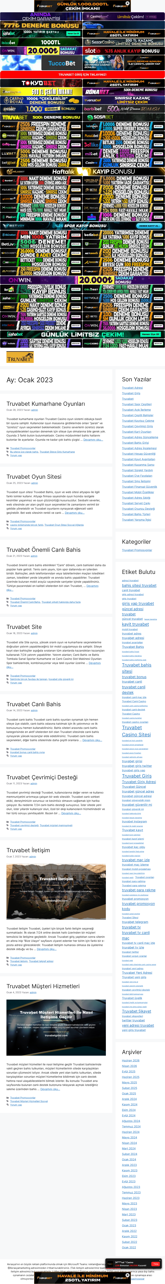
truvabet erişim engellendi (132, 745)
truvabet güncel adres (138, 791)
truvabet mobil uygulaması (136, 869)
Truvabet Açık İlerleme (136, 409)
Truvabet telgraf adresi (41, 961)
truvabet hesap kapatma (132, 818)
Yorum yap (16, 455)
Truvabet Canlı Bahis (33, 704)
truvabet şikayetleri (132, 1016)
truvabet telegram (135, 922)
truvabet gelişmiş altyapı (132, 757)
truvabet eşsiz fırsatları (131, 753)
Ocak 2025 (129, 1093)
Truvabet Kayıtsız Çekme (138, 420)
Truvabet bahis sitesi (136, 668)
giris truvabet (129, 598)
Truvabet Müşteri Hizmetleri (43, 986)
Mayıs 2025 (129, 1082)
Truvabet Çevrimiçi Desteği (42, 777)
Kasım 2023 (129, 1170)
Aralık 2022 (129, 1231)
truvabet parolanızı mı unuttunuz (135, 895)
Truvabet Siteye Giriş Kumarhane (57, 451)
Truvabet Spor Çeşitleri (137, 404)
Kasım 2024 (129, 1104)
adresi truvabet (130, 580)
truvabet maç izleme (135, 864)
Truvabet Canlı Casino (134, 701)
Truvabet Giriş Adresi (139, 782)
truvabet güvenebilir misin (136, 800)
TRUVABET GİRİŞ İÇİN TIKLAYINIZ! (82, 74)
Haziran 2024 (131, 1132)
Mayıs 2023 (129, 1203)
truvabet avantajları (132, 642)
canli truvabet (131, 590)
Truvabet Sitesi (130, 917)
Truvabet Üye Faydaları (137, 475)
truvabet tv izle (133, 947)
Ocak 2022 (129, 1247)
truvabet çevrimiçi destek (136, 989)
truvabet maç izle (136, 860)
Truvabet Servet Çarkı (136, 503)
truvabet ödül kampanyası (132, 994)
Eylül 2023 (129, 1181)
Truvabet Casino (131, 713)
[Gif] (82, 172)
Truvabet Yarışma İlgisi (136, 519)
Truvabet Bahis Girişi (135, 442)
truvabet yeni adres (132, 968)
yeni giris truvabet (134, 1030)
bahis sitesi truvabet (139, 585)
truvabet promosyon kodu (138, 906)
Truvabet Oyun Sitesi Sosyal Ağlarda (64, 524)
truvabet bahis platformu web (134, 660)
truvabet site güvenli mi (61, 679)
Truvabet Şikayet (136, 1011)
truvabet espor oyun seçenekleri (135, 749)
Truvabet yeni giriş (134, 977)
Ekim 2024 (129, 1110)
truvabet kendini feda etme (133, 851)
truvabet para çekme (138, 890)
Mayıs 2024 (129, 1137)
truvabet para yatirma (133, 881)
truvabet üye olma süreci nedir (134, 1007)
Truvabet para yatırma (134, 885)
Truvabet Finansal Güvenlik (139, 486)
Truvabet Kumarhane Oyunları (45, 403)
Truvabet (128, 398)
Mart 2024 (129, 1148)
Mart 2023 (129, 1214)
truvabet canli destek (133, 690)
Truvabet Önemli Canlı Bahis (43, 549)
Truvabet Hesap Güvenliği (138, 453)
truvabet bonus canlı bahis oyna (27, 752)
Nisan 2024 (129, 1143)
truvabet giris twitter (137, 766)
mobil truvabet (130, 629)
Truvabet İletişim (28, 850)
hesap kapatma (150, 619)
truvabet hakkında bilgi (131, 813)
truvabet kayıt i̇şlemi (133, 838)
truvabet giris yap (133, 770)
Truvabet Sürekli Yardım (137, 470)
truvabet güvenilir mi (137, 805)
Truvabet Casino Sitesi (136, 731)
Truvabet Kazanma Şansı (138, 464)
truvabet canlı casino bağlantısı (135, 706)
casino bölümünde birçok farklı (26, 524)
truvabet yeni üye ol (130, 982)
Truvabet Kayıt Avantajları (138, 459)
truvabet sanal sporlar (131, 914)
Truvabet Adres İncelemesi (139, 448)
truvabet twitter (130, 952)
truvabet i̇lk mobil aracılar (132, 826)
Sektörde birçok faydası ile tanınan (28, 679)
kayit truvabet (135, 624)
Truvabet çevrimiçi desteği (24, 825)
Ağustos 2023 (131, 1187)
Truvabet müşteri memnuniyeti (56, 825)
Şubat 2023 (129, 1220)
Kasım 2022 (129, 1236)
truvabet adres (131, 633)
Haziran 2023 (131, 1198)
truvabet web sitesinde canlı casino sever (139, 964)
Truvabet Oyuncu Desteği (138, 508)
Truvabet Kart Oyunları (136, 431)
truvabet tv (131, 927)
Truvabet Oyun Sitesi (33, 476)
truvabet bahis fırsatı (130, 652)
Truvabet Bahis (133, 647)
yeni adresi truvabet (138, 1025)
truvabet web (127, 960)
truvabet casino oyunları (135, 722)
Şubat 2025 (129, 1088)
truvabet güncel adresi (137, 796)
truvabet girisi (132, 761)
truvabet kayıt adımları (131, 835)
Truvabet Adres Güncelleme (140, 437)
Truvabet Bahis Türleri (136, 514)
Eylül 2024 (129, 1115)
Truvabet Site (24, 626)
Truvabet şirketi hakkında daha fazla (61, 602)
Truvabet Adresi (132, 387)
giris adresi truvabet (133, 594)
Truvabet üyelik (132, 998)
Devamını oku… (93, 439)
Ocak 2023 (129, 1225)
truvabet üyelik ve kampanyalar (135, 1002)
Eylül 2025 (128, 1071)
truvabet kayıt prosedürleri (133, 843)
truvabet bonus (134, 677)
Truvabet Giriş (131, 393)
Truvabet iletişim (19, 961)
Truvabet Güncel (134, 787)
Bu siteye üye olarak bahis (24, 451)
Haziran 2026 (131, 1060)
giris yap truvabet (138, 603)
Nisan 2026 (129, 1066)
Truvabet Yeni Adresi (137, 973)
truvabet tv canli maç (136, 935)
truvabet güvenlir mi (133, 809)
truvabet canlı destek (133, 709)
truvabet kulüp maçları (131, 856)
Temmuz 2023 (131, 1192)
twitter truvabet (133, 1020)
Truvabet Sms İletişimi (136, 481)
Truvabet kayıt (132, 830)
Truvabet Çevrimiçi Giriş (137, 426)
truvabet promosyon (135, 898)
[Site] (41, 126)
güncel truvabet (132, 618)
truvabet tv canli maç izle (138, 943)
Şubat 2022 (129, 1242)
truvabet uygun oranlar (134, 956)
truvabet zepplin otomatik (132, 986)
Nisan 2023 (129, 1209)
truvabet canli (132, 682)
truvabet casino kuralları (132, 718)
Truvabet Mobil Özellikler (138, 492)
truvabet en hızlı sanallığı (132, 741)
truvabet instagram (134, 821)
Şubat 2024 (129, 1154)
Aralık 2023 (129, 1165)
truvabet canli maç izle (134, 697)
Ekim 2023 (129, 1176)
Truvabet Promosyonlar (22, 448)
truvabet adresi (133, 638)
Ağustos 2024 (131, 1121)
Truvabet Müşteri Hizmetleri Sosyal (29, 1101)
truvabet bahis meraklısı (132, 656)
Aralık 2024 (129, 1099)
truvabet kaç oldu (133, 847)
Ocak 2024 (129, 1159)
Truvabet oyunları (144, 877)
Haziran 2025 (130, 1077)
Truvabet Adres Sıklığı (136, 497)
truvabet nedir (128, 877)
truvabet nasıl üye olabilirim (133, 873)
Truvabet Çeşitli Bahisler (137, 415)
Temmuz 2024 (131, 1126)
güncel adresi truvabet (132, 611)
